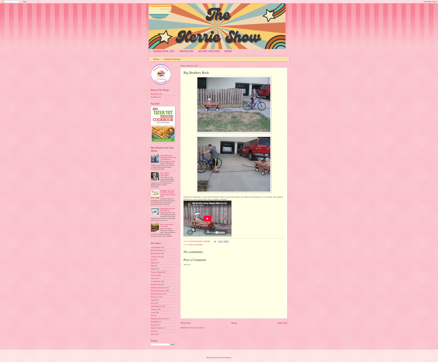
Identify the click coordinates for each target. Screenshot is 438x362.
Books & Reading (156, 250)
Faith (152, 266)
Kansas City (154, 297)
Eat (152, 260)
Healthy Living (155, 284)
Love (152, 303)
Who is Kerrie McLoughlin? (164, 174)
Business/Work (155, 253)
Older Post (282, 322)
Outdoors (154, 309)
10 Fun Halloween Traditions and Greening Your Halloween (168, 157)
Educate (153, 263)
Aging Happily (155, 247)
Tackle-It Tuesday (172, 59)
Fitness (153, 278)
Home (156, 59)
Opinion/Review (156, 306)
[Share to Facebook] (225, 241)
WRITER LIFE (186, 51)
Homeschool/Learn (157, 294)
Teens (152, 331)
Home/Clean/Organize (158, 291)
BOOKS (228, 51)
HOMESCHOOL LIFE (163, 51)
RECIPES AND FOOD (208, 51)
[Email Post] (214, 241)
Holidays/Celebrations (158, 287)
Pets (152, 315)
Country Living (156, 256)
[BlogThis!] (221, 241)
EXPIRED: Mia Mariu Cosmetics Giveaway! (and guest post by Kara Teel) (167, 194)
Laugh (153, 300)
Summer (153, 325)
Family (190, 245)
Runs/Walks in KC (156, 94)
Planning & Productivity (159, 319)
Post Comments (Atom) (196, 328)
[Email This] (219, 241)
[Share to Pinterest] (228, 241)
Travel (153, 334)
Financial (154, 275)
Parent (153, 312)
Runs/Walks (154, 322)
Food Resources (156, 97)
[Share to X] (223, 241)
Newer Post (186, 322)
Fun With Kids (198, 245)
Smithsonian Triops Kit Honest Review (167, 209)
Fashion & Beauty (156, 272)
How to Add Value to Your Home (167, 225)
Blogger (228, 357)
